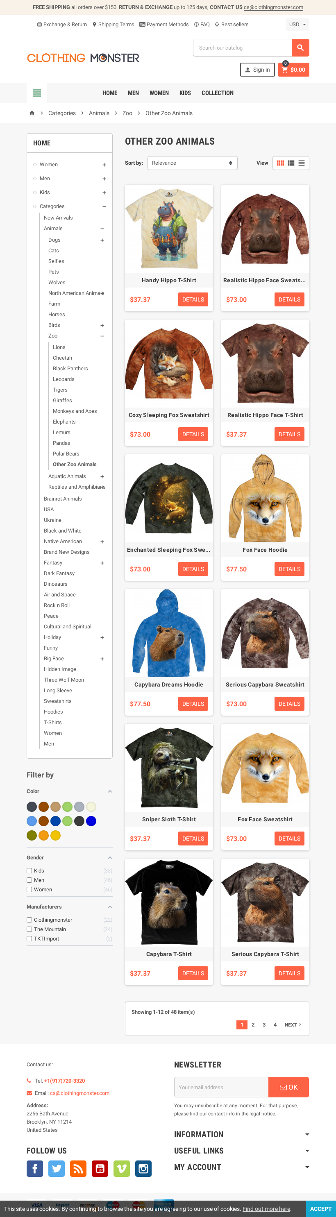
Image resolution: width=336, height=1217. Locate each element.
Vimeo (122, 1168)
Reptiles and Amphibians (77, 487)
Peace (51, 616)
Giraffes (62, 400)
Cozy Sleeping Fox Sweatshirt (169, 415)
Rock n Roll (57, 605)
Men (133, 93)
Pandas (61, 443)
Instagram (143, 1168)
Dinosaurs (56, 584)
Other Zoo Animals (75, 464)
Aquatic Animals (67, 476)
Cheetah (62, 358)
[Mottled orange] (44, 835)
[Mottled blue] (32, 821)
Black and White (63, 531)
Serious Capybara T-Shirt (266, 954)
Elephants (64, 422)
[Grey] (79, 807)
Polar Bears (66, 454)
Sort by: (134, 163)
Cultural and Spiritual (67, 626)
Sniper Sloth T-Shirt (169, 819)
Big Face (54, 658)
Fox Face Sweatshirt (265, 819)
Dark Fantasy (59, 573)
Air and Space (60, 595)
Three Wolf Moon (64, 680)
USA (49, 509)
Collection (218, 93)
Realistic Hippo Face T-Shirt (265, 415)
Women (159, 93)
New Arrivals (58, 218)
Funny (51, 648)
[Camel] (55, 807)
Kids (185, 93)
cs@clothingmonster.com (273, 7)
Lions (59, 347)
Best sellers (234, 24)
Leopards (64, 379)
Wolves (57, 282)
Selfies (56, 261)
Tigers (60, 390)
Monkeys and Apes (75, 411)
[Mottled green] (67, 821)
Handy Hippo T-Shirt (169, 280)
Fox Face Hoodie (265, 549)
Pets (53, 272)
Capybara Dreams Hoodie (168, 684)
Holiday (52, 637)
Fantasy (53, 563)
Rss (78, 1168)
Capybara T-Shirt (169, 954)
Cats (53, 250)
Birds (54, 325)
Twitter (56, 1168)
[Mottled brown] (44, 821)
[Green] (67, 807)
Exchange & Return (62, 24)
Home (109, 93)
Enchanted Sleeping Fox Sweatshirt (175, 549)
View (262, 163)
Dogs (54, 240)
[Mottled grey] (79, 821)
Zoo (52, 336)
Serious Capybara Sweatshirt (265, 684)
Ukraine (52, 520)
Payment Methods (167, 24)
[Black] (32, 807)
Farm (54, 304)
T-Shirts (53, 722)
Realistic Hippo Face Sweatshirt (266, 280)
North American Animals (76, 293)
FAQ (202, 24)
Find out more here (266, 1209)
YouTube (100, 1168)
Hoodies (53, 712)
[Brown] (44, 807)
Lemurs (61, 432)
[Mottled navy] (91, 821)
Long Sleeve (58, 690)
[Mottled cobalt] (55, 821)
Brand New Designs (67, 552)
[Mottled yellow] (55, 835)
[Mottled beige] (91, 807)
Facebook (35, 1168)
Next (294, 1025)
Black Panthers (70, 368)
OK (292, 1087)
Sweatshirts (58, 701)
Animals (53, 228)
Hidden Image (60, 669)
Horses (56, 314)
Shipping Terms (113, 24)
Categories (52, 206)
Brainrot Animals (63, 499)
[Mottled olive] (32, 835)
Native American (63, 541)
